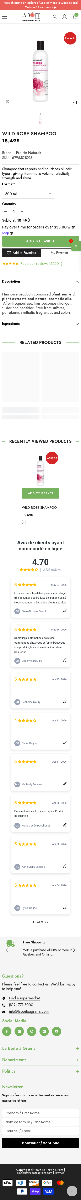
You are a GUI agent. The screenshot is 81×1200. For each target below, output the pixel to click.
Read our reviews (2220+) (41, 263)
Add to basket (40, 241)
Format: (8, 184)
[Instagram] (19, 1031)
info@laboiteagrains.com (29, 1011)
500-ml (24, 522)
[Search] (55, 16)
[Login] (64, 16)
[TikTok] (44, 1031)
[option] (40, 68)
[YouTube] (56, 1031)
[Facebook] (6, 1031)
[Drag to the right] (74, 951)
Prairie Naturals (29, 152)
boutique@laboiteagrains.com (34, 1173)
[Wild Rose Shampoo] (40, 469)
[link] (20, 410)
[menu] (4, 16)
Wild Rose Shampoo (39, 507)
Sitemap (59, 1173)
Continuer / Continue (40, 1143)
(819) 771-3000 (21, 1005)
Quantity (9, 204)
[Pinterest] (31, 1031)
